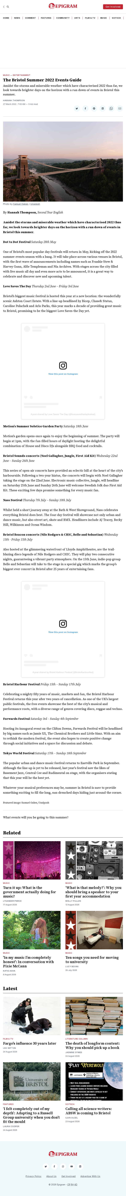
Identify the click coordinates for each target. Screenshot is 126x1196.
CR (68, 1184)
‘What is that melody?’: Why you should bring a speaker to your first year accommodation (93, 892)
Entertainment (21, 75)
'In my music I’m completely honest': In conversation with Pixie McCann (28, 962)
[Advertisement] (63, 44)
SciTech (116, 18)
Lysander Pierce (12, 901)
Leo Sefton (9, 1048)
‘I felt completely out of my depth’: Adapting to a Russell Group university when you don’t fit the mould (31, 1115)
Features (46, 18)
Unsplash (35, 204)
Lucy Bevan (72, 966)
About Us (51, 1176)
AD (75, 1184)
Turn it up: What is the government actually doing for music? (29, 892)
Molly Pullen (73, 901)
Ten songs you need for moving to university (92, 959)
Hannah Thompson (14, 100)
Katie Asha (9, 971)
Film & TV (90, 18)
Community (62, 18)
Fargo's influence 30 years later (29, 1043)
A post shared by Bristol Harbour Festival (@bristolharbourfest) (63, 672)
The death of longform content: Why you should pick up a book (92, 1045)
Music (103, 18)
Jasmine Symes (73, 1052)
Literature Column (76, 1039)
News (17, 18)
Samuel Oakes (20, 204)
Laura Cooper (11, 1126)
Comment (30, 18)
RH (72, 1184)
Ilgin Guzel (71, 1118)
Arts (77, 18)
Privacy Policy (33, 1176)
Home (6, 18)
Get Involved (113, 6)
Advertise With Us (90, 1176)
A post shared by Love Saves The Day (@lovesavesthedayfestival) (63, 414)
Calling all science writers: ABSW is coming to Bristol (88, 1111)
